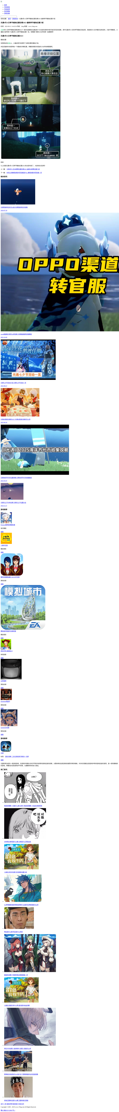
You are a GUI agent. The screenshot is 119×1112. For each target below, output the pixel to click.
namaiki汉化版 (5, 727)
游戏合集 (7, 13)
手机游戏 (7, 7)
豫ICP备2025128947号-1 (8, 1110)
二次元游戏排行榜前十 (18, 756)
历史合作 (21, 1104)
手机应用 (7, 9)
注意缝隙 (3, 681)
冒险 (6, 756)
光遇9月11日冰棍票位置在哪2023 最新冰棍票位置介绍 (23, 169)
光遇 (2, 30)
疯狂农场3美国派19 (7, 651)
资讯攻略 (7, 11)
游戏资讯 (15, 18)
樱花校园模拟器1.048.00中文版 (10, 577)
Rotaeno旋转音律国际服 (8, 525)
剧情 (9, 756)
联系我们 (15, 1104)
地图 (9, 43)
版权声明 (9, 1104)
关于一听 (3, 1104)
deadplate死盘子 (5, 701)
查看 (2, 532)
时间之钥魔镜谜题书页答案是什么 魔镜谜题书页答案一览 (24, 172)
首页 (5, 5)
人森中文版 (4, 545)
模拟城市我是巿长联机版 (8, 631)
